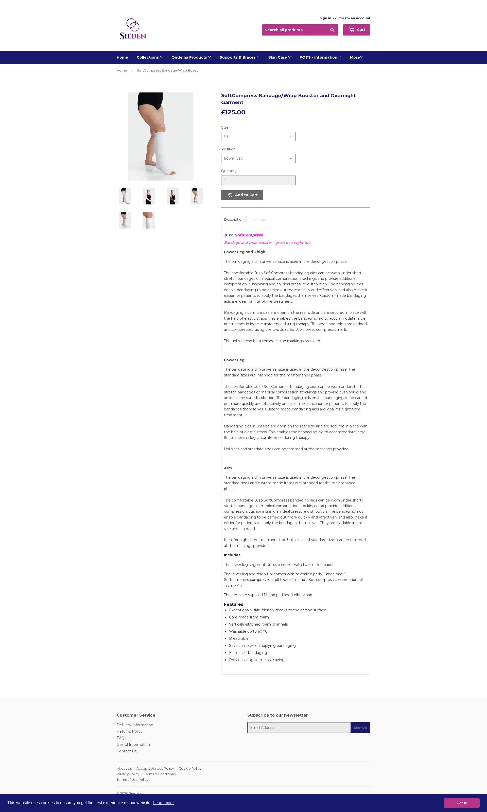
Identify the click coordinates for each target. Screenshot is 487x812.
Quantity (229, 171)
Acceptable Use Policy (155, 768)
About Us (124, 768)
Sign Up (360, 728)
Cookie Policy (190, 768)
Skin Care (278, 57)
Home (122, 57)
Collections (148, 57)
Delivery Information (135, 725)
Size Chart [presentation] (257, 220)
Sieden (135, 793)
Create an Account (354, 18)
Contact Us (126, 751)
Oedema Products (189, 57)
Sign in (325, 18)
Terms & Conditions (160, 774)
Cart (360, 29)
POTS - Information (319, 57)
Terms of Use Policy (132, 780)
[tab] (233, 219)
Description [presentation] (234, 219)
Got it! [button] (462, 803)
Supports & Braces (238, 57)
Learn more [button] (163, 803)
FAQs (121, 738)
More (355, 57)
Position (228, 149)
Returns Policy (130, 731)
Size (225, 127)
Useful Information (133, 744)
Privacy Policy (128, 774)
